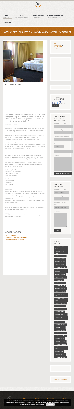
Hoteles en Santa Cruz (60, 288)
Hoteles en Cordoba (60, 330)
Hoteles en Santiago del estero (60, 295)
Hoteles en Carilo (59, 311)
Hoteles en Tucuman (60, 357)
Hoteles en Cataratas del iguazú (60, 347)
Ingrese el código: (60, 148)
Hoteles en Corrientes (60, 333)
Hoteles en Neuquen (60, 264)
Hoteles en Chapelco (60, 324)
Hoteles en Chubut (59, 327)
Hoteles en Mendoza (60, 256)
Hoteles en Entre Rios (60, 335)
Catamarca (58, 45)
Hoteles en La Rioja (60, 306)
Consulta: (56, 155)
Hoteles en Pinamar (60, 274)
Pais (55, 143)
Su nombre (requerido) (60, 123)
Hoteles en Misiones (60, 261)
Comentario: (57, 211)
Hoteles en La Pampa (60, 267)
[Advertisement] (25, 100)
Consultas (7, 23)
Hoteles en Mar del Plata (59, 252)
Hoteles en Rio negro (60, 277)
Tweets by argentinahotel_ (60, 379)
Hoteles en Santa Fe (60, 291)
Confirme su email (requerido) (61, 136)
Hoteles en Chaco (59, 321)
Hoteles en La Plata (60, 354)
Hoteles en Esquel (59, 338)
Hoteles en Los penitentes (58, 270)
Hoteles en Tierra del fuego (60, 299)
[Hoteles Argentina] (37, 7)
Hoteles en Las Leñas (60, 303)
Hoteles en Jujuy (59, 351)
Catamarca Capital (58, 47)
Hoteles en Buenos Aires (59, 247)
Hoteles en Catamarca (60, 314)
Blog (22, 16)
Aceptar (50, 404)
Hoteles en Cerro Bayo (59, 318)
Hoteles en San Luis (60, 285)
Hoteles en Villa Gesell (60, 344)
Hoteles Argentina (38, 16)
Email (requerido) (58, 130)
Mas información (40, 404)
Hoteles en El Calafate (60, 309)
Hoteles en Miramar (60, 258)
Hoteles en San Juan (60, 283)
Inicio (7, 16)
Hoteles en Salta (59, 280)
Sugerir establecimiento (55, 16)
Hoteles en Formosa (60, 341)
